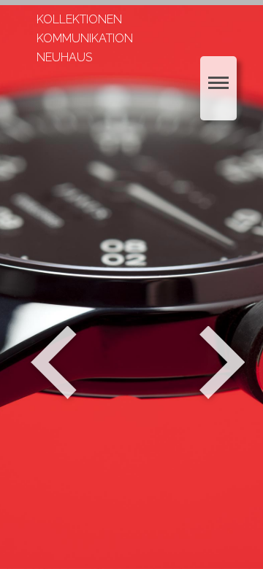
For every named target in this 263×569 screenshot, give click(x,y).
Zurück (53, 362)
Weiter (224, 362)
